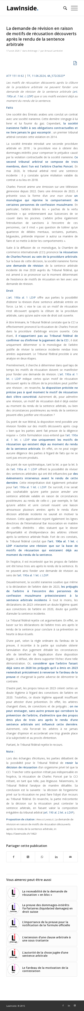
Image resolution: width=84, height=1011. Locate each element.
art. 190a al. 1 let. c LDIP (30, 487)
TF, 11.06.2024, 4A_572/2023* (46, 76)
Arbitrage (33, 50)
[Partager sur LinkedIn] (56, 857)
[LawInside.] (34, 8)
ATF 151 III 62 (15, 76)
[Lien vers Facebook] (63, 1005)
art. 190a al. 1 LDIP (22, 297)
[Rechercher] (63, 8)
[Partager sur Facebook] (13, 857)
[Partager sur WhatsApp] (42, 857)
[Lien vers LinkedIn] (69, 1005)
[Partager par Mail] (70, 857)
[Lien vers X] (75, 1005)
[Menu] (72, 8)
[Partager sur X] (28, 857)
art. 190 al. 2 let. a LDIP (58, 812)
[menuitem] (63, 8)
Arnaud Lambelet (54, 50)
